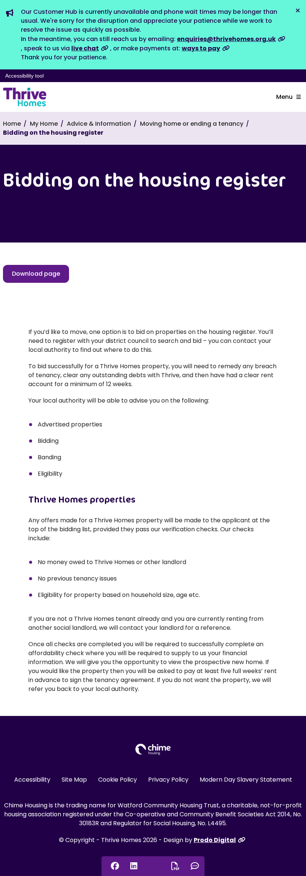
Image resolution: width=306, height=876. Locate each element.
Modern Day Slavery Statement (246, 779)
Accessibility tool (24, 76)
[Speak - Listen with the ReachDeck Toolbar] (152, 865)
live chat (85, 48)
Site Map (74, 779)
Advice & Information (99, 123)
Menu (284, 97)
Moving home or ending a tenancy (191, 123)
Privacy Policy (168, 779)
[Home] (24, 97)
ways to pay (201, 48)
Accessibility (32, 779)
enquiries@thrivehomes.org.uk (226, 39)
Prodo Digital (215, 840)
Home (12, 123)
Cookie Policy (117, 779)
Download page (36, 273)
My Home (44, 123)
